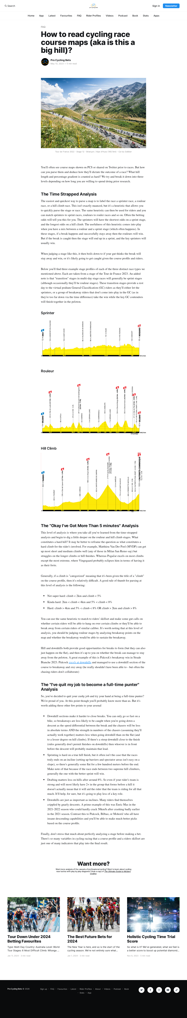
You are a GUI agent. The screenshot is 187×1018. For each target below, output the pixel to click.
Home (31, 15)
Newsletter (171, 5)
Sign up (43, 989)
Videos (110, 15)
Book (135, 15)
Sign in (156, 5)
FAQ (79, 15)
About (98, 989)
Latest (52, 15)
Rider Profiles (93, 15)
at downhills (80, 662)
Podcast (123, 15)
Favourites (66, 15)
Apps (156, 15)
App (41, 15)
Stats (146, 15)
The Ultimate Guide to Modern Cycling (110, 872)
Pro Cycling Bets (61, 60)
